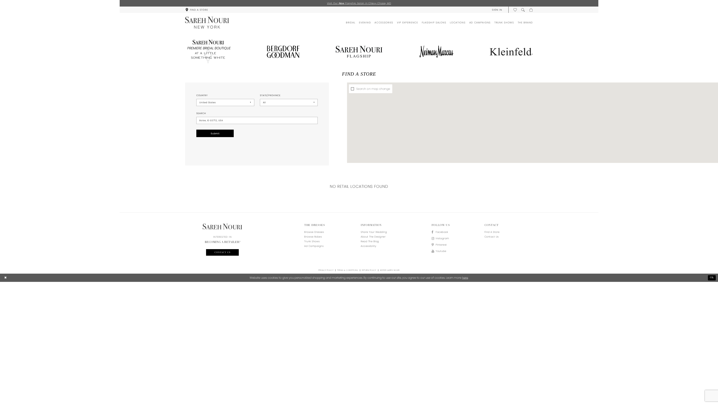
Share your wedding (374, 232)
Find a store (492, 232)
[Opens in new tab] (208, 52)
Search (201, 113)
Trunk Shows (312, 241)
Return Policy (369, 270)
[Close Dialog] (5, 278)
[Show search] (523, 10)
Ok (712, 277)
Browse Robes (313, 236)
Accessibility (368, 246)
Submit (215, 133)
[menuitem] (196, 10)
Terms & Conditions (347, 270)
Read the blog (370, 241)
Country (202, 95)
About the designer (373, 236)
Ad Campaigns (313, 246)
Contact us (222, 252)
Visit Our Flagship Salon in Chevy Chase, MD (359, 3)
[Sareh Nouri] (207, 23)
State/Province (270, 95)
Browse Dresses (314, 232)
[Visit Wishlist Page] (515, 10)
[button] (497, 10)
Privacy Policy (325, 270)
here (465, 278)
